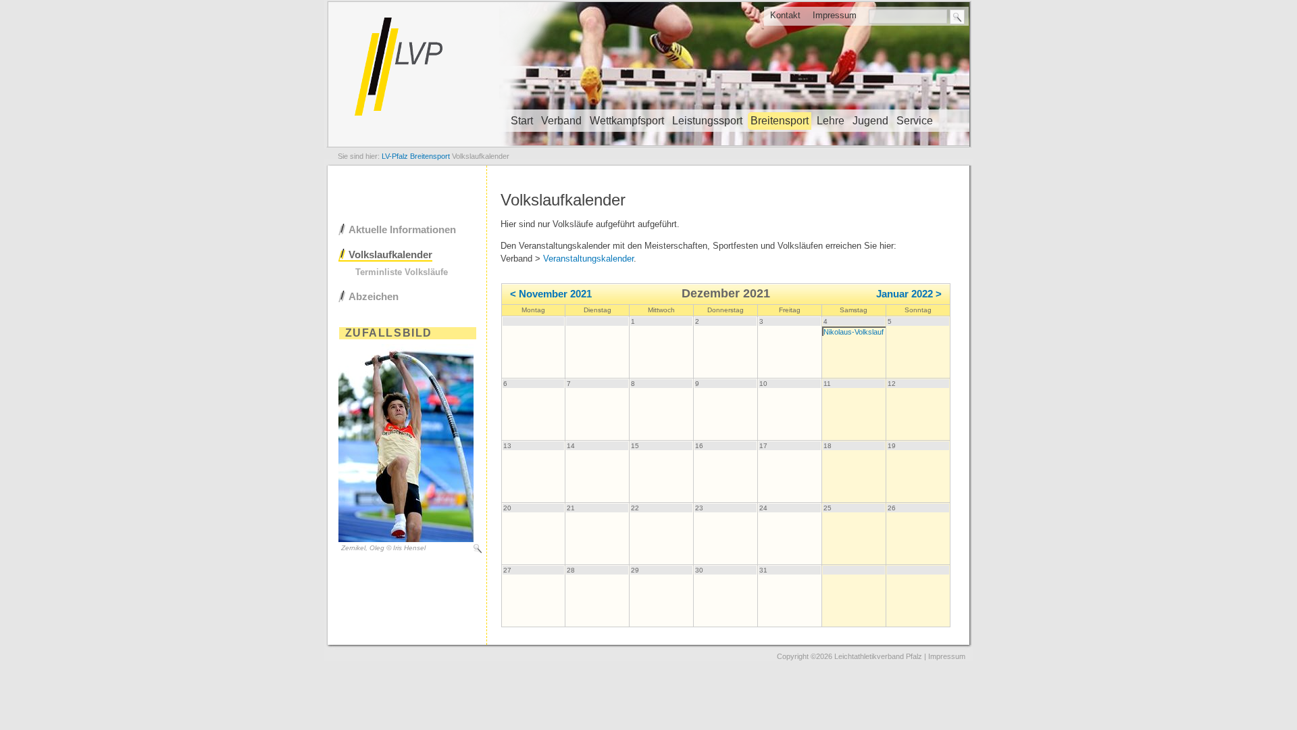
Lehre (830, 120)
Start (522, 120)
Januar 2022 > (909, 294)
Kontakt (785, 15)
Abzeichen (374, 296)
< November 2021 (551, 294)
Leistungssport (707, 120)
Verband (561, 120)
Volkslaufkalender (390, 254)
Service (914, 120)
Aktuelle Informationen (402, 229)
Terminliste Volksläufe (401, 272)
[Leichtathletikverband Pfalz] (648, 146)
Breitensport (780, 120)
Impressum (835, 15)
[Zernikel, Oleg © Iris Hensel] (406, 539)
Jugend (870, 120)
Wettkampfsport (627, 120)
